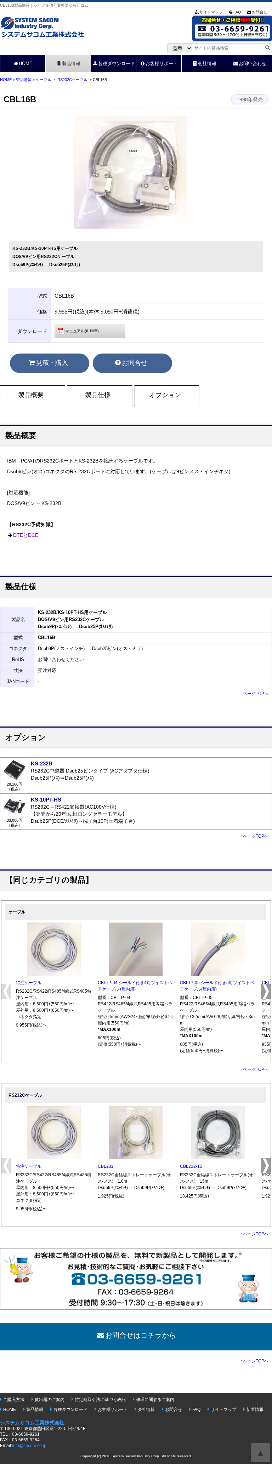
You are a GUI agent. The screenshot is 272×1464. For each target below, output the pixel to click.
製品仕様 (97, 394)
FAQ (237, 12)
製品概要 (31, 394)
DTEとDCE (25, 535)
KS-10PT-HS (46, 800)
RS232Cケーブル (72, 79)
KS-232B (41, 763)
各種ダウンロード (116, 63)
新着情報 (255, 1409)
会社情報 (207, 63)
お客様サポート (162, 63)
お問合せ (259, 12)
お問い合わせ (252, 63)
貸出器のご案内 (49, 1399)
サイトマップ (211, 12)
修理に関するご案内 (155, 1399)
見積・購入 (52, 362)
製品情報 (71, 63)
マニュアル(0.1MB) (82, 331)
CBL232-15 (191, 1166)
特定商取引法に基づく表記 (100, 1399)
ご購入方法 (13, 1399)
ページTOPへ (255, 693)
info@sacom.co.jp (29, 1445)
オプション (165, 394)
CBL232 (106, 1166)
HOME (26, 63)
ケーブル (43, 79)
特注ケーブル (28, 982)
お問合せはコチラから (140, 1335)
